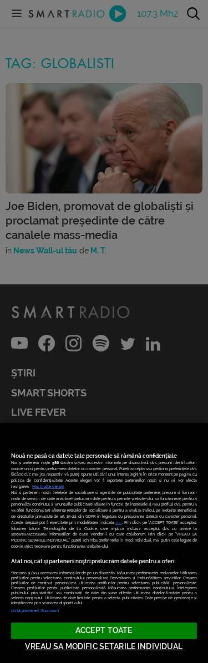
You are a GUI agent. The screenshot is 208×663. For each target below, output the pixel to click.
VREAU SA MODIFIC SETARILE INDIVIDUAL (103, 646)
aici (118, 522)
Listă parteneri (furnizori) (35, 610)
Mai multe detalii (48, 486)
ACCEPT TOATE (104, 630)
